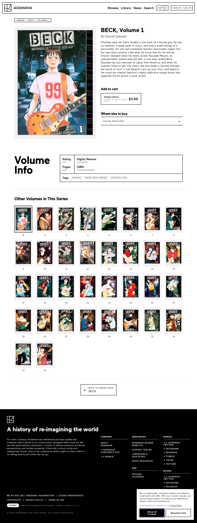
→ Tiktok (168, 460)
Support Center (142, 450)
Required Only (178, 513)
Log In (187, 8)
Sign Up (176, 8)
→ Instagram (171, 449)
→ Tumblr (169, 456)
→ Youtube (169, 464)
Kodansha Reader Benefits (142, 444)
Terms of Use (56, 500)
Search (149, 8)
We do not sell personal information (30, 496)
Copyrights (14, 500)
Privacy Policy (34, 500)
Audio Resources (142, 461)
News (137, 8)
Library (126, 8)
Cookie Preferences (71, 496)
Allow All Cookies (152, 512)
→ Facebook (170, 452)
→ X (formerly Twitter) (171, 444)
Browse (113, 8)
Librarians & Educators (140, 455)
